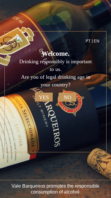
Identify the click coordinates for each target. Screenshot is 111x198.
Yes (44, 97)
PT (88, 41)
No (67, 97)
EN (96, 41)
